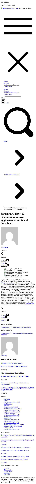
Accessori (7, 399)
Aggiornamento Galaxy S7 (11, 415)
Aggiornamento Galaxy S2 (11, 429)
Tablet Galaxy (8, 86)
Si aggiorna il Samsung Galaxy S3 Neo (15, 376)
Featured (6, 83)
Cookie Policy (8, 471)
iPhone (6, 400)
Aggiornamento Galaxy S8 (11, 410)
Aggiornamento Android (11, 407)
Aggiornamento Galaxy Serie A (13, 408)
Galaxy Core (7, 418)
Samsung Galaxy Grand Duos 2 (13, 426)
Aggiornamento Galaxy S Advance (14, 424)
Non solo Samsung (9, 413)
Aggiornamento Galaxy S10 (12, 412)
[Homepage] (10, 8)
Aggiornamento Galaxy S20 (12, 402)
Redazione (4, 355)
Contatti (6, 468)
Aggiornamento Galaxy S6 (11, 419)
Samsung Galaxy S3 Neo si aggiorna (14, 366)
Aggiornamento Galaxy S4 (11, 85)
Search (2, 97)
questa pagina (30, 303)
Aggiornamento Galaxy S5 (11, 421)
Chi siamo (7, 474)
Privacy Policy (8, 470)
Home (6, 81)
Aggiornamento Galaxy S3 (11, 174)
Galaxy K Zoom (8, 427)
